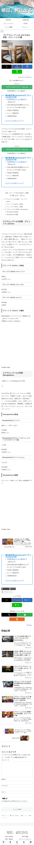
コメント (5, 760)
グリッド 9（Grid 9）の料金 (15, 204)
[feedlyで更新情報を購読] (25, 615)
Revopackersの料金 (12, 212)
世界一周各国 (9, 839)
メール (4, 785)
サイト (3, 792)
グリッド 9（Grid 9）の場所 (15, 206)
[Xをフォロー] (9, 615)
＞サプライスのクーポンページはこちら (17, 87)
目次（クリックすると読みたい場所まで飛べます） (17, 194)
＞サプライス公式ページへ (13, 121)
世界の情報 (25, 836)
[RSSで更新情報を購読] (17, 619)
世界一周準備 (9, 836)
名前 (3, 779)
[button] (30, 463)
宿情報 (13, 588)
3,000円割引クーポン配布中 (16, 99)
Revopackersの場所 (12, 214)
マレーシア (6, 588)
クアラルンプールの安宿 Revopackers (16, 209)
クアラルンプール (7, 592)
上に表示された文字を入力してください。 (15, 801)
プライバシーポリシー (25, 839)
